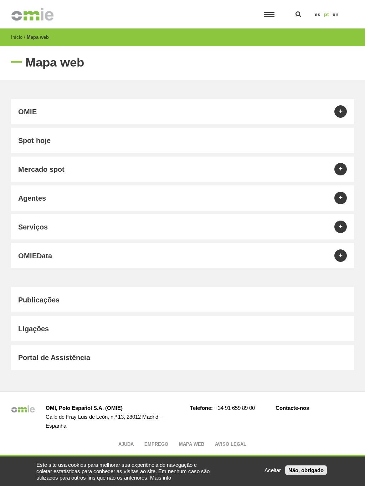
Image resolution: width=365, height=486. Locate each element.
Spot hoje (34, 140)
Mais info (160, 478)
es (317, 14)
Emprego (156, 444)
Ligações (33, 329)
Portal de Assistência (54, 357)
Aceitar (272, 470)
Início (16, 37)
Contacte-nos (292, 408)
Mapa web (191, 444)
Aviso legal (230, 444)
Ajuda (126, 444)
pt (326, 14)
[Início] (32, 14)
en (336, 14)
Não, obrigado (306, 470)
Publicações (39, 300)
